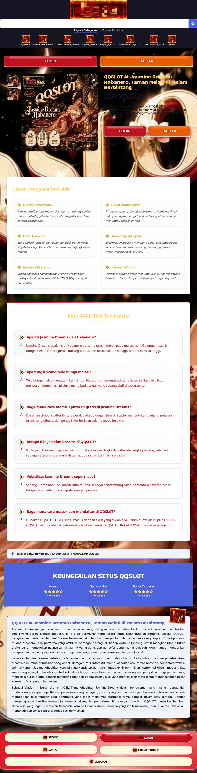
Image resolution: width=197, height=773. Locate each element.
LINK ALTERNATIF (148, 750)
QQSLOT (178, 633)
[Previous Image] (24, 113)
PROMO (53, 737)
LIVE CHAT (101, 761)
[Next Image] (95, 113)
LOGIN (50, 61)
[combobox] (94, 23)
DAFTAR (147, 61)
